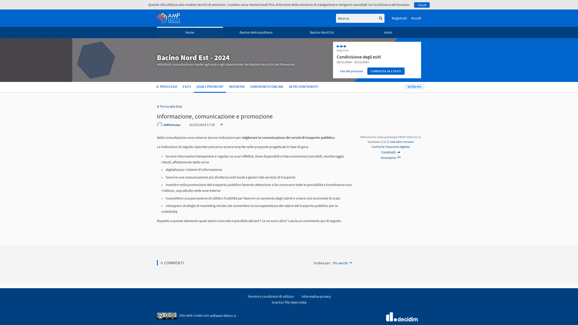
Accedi (416, 18)
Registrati (399, 18)
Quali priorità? (210, 86)
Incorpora (388, 157)
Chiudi (422, 5)
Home (189, 32)
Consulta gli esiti (386, 71)
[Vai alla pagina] (168, 18)
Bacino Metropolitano (256, 32)
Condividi (388, 152)
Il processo (166, 86)
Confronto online (267, 86)
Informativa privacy (316, 296)
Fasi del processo (351, 71)
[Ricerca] (380, 18)
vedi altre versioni (402, 142)
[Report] (222, 124)
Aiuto (388, 32)
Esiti (187, 86)
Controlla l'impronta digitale (390, 147)
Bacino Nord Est (322, 32)
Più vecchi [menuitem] (340, 263)
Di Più (412, 87)
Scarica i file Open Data (289, 302)
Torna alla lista (170, 106)
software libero (223, 315)
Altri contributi (303, 86)
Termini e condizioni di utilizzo (270, 296)
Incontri (237, 86)
